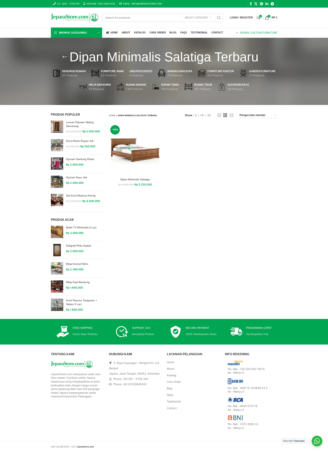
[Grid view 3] (225, 115)
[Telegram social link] (272, 4)
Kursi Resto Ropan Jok (80, 140)
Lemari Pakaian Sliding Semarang (80, 124)
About (170, 368)
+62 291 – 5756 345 (135, 378)
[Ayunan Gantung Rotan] (57, 163)
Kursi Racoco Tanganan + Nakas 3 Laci (81, 302)
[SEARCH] (218, 17)
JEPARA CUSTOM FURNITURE (258, 32)
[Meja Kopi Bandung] (57, 286)
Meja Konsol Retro (77, 263)
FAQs (170, 395)
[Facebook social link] (251, 4)
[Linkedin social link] (267, 4)
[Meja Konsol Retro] (57, 268)
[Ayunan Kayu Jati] (57, 182)
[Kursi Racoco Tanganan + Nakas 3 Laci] (57, 305)
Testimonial (174, 401)
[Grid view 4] (231, 115)
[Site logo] (74, 17)
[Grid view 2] (219, 115)
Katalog (171, 375)
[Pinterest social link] (261, 4)
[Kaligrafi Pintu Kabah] (57, 250)
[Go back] (64, 57)
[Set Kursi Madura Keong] (57, 200)
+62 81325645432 (134, 384)
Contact (172, 408)
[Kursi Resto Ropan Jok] (57, 145)
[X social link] (256, 4)
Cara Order (174, 381)
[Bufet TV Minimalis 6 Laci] (57, 232)
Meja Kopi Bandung (78, 282)
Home (112, 115)
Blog (169, 388)
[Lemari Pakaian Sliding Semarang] (57, 127)
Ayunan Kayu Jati (76, 177)
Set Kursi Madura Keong (80, 195)
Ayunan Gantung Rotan (80, 159)
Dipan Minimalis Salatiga (135, 179)
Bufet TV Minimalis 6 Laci (81, 227)
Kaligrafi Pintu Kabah (78, 245)
